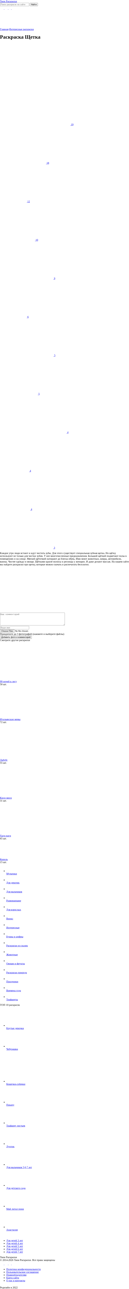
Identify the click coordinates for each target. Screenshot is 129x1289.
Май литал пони (15, 1209)
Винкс (9, 918)
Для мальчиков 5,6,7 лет (19, 1167)
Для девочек (13, 882)
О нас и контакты (15, 1280)
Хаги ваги (5, 835)
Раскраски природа (16, 972)
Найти (34, 4)
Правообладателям (16, 1275)
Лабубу (4, 760)
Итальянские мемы (10, 719)
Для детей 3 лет (14, 1240)
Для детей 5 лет (14, 1246)
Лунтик (10, 1146)
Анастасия (12, 1229)
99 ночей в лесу (8, 681)
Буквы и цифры (14, 936)
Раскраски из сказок (17, 945)
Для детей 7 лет (14, 1252)
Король (4, 859)
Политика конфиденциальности (23, 1269)
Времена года (13, 990)
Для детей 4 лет (14, 1243)
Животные (12, 954)
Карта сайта (12, 1277)
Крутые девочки (15, 1028)
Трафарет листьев (15, 1125)
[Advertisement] (60, 65)
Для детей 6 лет (14, 1249)
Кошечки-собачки (15, 1084)
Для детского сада (15, 1188)
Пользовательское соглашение (22, 1272)
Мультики (11, 873)
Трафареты (12, 999)
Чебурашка (12, 1049)
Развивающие (13, 900)
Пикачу (10, 1105)
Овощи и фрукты (15, 963)
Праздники (12, 981)
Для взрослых (13, 909)
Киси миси (6, 798)
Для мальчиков (14, 891)
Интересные (13, 927)
